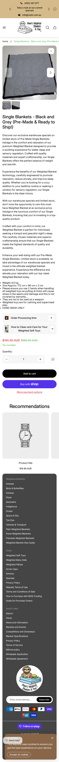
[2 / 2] (15, 105)
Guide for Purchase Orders (19, 600)
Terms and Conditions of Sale (20, 591)
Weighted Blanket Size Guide (20, 542)
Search (9, 613)
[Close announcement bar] (55, 9)
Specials (10, 578)
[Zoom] (51, 51)
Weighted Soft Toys (16, 555)
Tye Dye (10, 520)
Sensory (10, 573)
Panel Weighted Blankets (18, 533)
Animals (10, 483)
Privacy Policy (13, 582)
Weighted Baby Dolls (16, 560)
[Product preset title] (25, 435)
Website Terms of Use (17, 587)
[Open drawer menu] (4, 27)
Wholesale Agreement (17, 658)
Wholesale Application (17, 654)
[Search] (47, 27)
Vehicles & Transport (16, 524)
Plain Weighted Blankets (18, 529)
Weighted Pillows (14, 564)
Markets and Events (16, 627)
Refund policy (13, 649)
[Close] (52, 738)
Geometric (11, 502)
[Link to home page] (29, 678)
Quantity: (7, 351)
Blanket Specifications (17, 636)
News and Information (17, 622)
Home (5, 41)
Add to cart (29, 373)
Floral (8, 497)
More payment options (29, 392)
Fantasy (10, 493)
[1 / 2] (6, 105)
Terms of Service (14, 645)
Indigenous (11, 506)
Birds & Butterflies (15, 488)
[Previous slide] (10, 9)
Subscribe (44, 699)
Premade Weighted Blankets (20, 538)
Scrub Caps (12, 569)
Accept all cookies (19, 754)
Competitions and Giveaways (20, 631)
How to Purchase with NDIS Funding (24, 596)
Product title (25, 462)
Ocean (9, 511)
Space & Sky (12, 515)
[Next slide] (49, 9)
